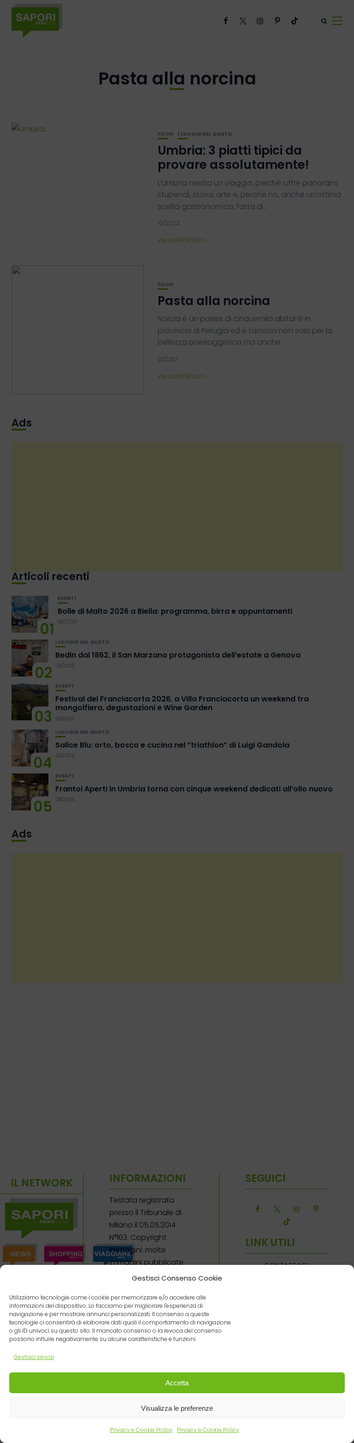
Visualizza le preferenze (177, 1408)
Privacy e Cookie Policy (141, 1430)
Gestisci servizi (34, 1357)
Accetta (177, 1383)
